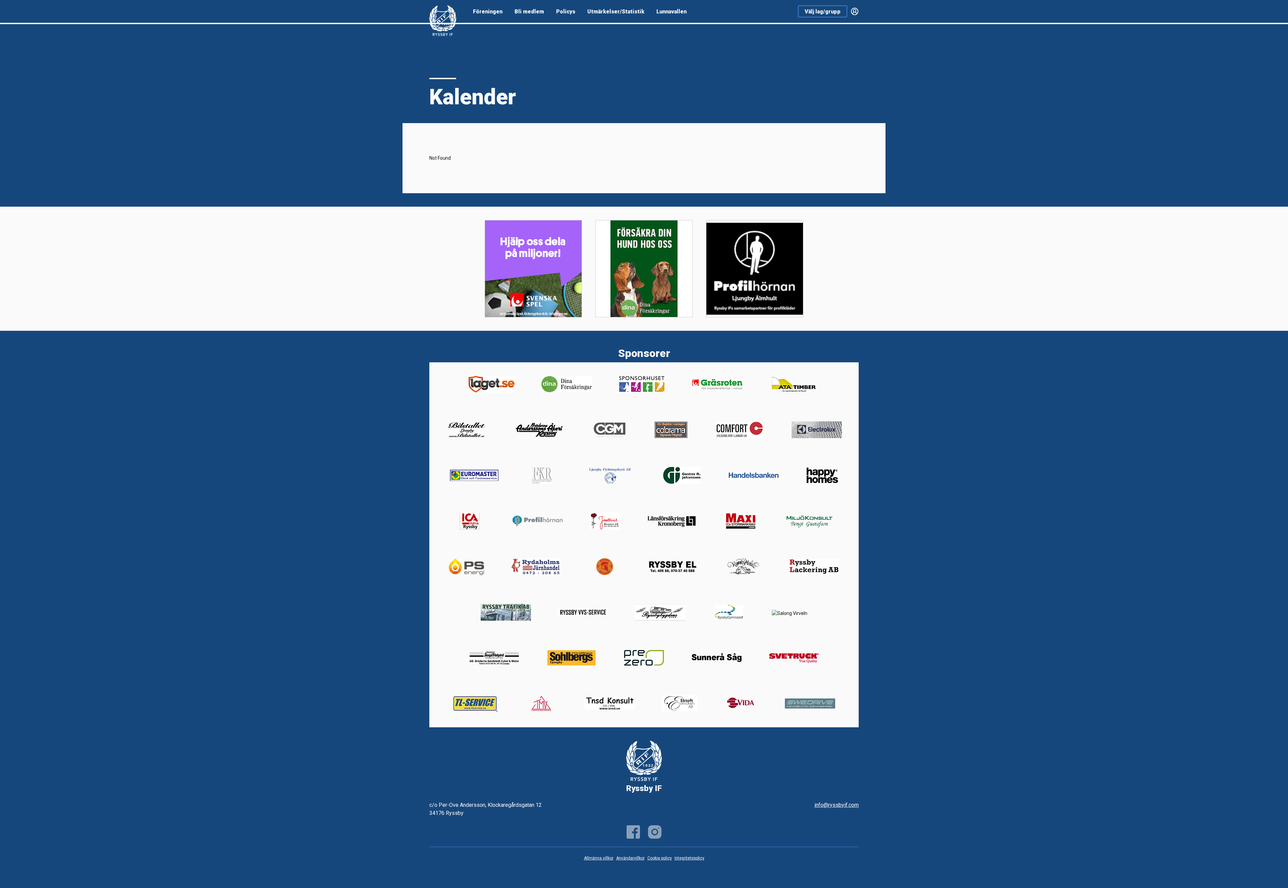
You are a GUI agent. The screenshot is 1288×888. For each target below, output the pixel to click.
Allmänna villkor (598, 858)
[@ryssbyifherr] (654, 832)
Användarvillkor (630, 858)
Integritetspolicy (689, 858)
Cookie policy (659, 858)
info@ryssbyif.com (836, 805)
